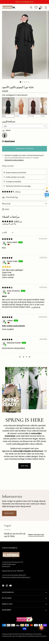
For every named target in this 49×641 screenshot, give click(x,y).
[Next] (38, 2)
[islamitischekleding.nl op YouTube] (10, 586)
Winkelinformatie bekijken (14, 160)
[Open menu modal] (45, 7)
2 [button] (23, 357)
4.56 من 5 (18, 221)
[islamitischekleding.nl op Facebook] (3, 586)
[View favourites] (36, 7)
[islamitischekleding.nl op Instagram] (7, 586)
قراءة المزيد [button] (35, 307)
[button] (7, 191)
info (29, 186)
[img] (7, 239)
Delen (7, 209)
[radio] (8, 107)
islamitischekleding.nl (25, 634)
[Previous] (11, 2)
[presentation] (3, 107)
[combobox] (25, 126)
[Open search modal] (31, 7)
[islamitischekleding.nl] (9, 7)
